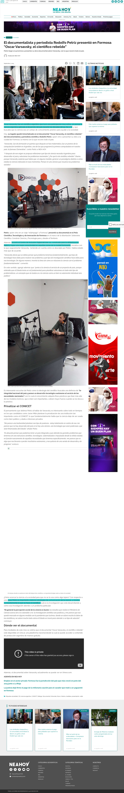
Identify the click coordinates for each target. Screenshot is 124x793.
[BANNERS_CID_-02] (62, 32)
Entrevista (53, 696)
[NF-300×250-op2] (103, 201)
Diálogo (40, 696)
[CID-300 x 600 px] (103, 471)
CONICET (34, 696)
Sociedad (16, 37)
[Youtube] (118, 1)
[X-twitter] (115, 1)
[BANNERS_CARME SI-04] (103, 384)
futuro (59, 696)
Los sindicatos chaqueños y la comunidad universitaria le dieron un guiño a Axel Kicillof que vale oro (103, 90)
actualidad (15, 696)
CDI (19, 696)
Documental (46, 696)
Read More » (13, 738)
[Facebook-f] (121, 1)
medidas (68, 696)
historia (63, 696)
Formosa (9, 37)
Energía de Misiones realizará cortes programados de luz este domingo (104, 734)
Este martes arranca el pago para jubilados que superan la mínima (48, 732)
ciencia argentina (26, 696)
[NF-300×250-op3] (103, 324)
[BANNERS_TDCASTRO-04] (103, 297)
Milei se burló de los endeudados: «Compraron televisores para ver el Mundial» (100, 167)
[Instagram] (112, 1)
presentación (75, 696)
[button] (66, 63)
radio (81, 696)
